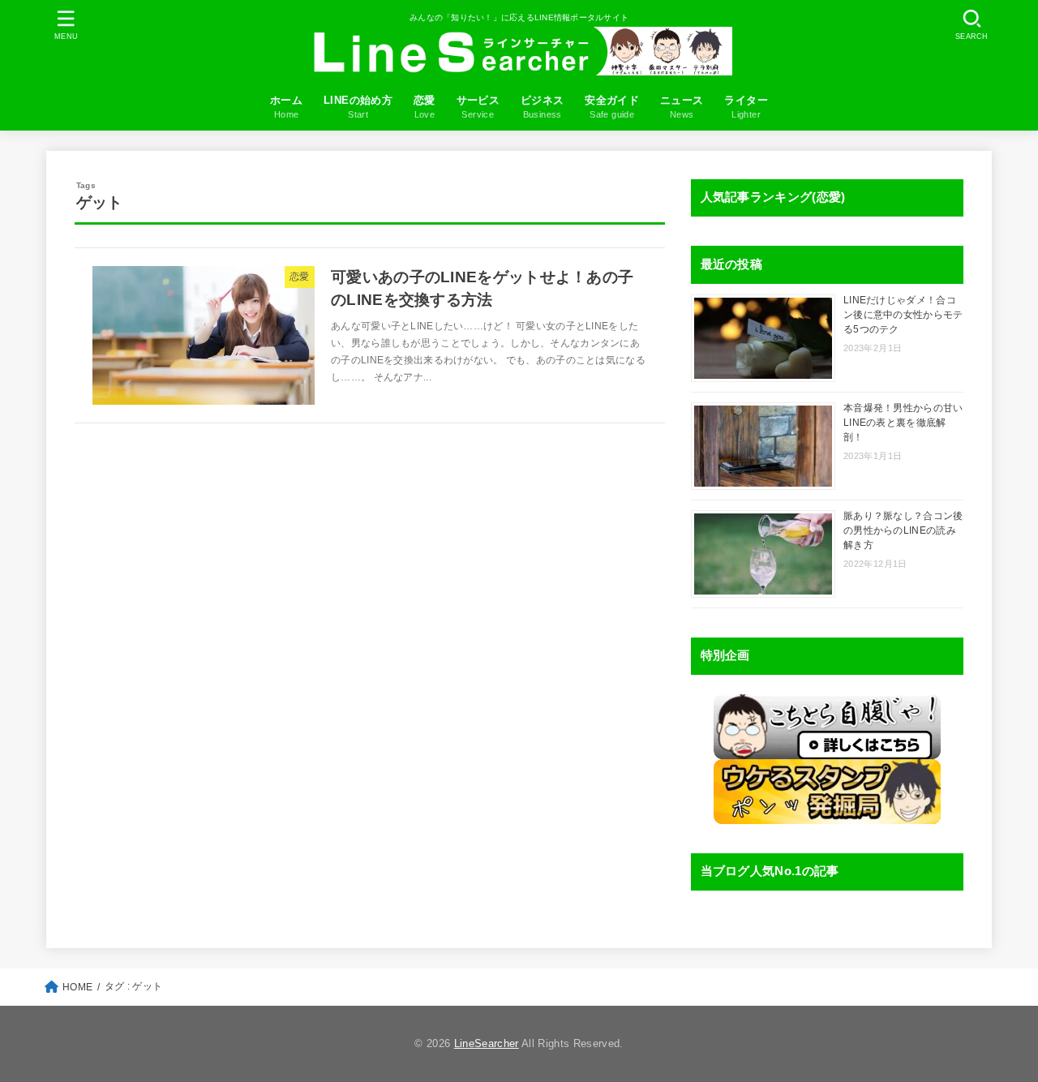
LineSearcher (486, 1043)
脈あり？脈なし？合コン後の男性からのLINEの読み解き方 (903, 530)
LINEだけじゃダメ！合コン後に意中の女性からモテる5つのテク (903, 314)
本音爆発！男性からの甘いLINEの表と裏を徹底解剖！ (903, 422)
